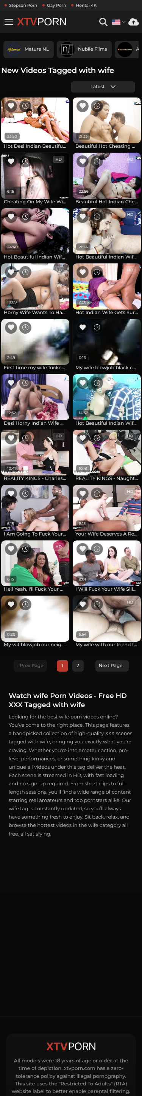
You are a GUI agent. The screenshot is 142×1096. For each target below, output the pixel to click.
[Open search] (103, 22)
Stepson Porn (23, 5)
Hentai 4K (86, 5)
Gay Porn (56, 5)
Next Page (111, 666)
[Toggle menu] (8, 22)
